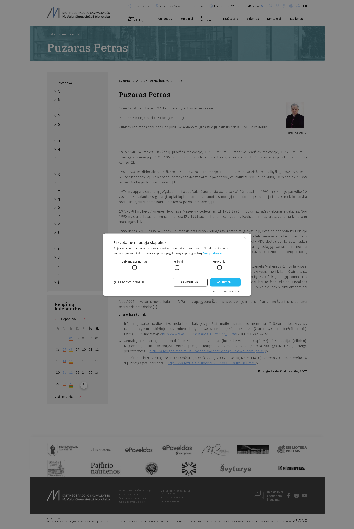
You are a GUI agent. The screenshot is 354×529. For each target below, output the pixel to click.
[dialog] (177, 264)
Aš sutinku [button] (225, 282)
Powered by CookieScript (227, 291)
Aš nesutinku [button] (190, 282)
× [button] (244, 237)
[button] (129, 282)
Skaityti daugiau (213, 253)
